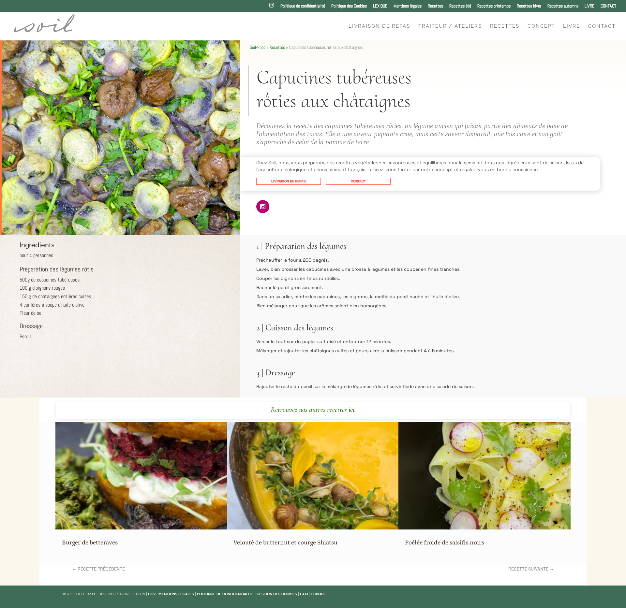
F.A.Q (304, 594)
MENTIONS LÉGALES (176, 594)
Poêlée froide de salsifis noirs (444, 542)
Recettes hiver (529, 6)
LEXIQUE (380, 6)
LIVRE (589, 6)
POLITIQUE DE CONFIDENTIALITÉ (225, 594)
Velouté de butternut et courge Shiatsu (285, 542)
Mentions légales (408, 6)
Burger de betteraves (90, 542)
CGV (152, 594)
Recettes (435, 6)
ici (351, 409)
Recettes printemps (494, 6)
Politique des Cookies (349, 6)
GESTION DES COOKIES (277, 594)
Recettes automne (562, 6)
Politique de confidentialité (302, 6)
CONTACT (608, 6)
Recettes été (460, 6)
